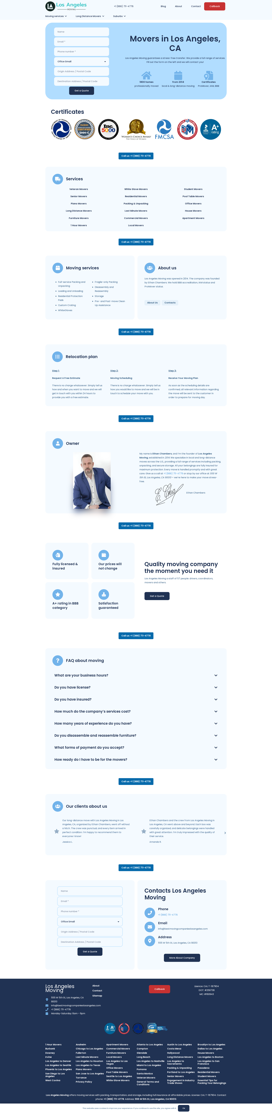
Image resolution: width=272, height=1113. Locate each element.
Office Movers (193, 203)
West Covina (52, 1080)
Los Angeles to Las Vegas (117, 1062)
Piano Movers (79, 203)
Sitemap (97, 995)
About (95, 985)
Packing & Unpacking (136, 203)
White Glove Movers (136, 189)
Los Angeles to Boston (210, 1057)
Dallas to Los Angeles (210, 1048)
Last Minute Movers (136, 210)
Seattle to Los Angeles (119, 1076)
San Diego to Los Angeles (55, 1075)
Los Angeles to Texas (88, 1065)
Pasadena (203, 1068)
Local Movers (136, 225)
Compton (142, 1048)
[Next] (225, 833)
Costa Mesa (174, 1048)
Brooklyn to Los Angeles (211, 1044)
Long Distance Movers (79, 210)
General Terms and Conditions (148, 1083)
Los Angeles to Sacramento (175, 1062)
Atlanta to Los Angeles (150, 1044)
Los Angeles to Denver (58, 1061)
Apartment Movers (193, 218)
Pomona (141, 1069)
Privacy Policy (84, 1081)
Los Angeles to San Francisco (208, 1062)
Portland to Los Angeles (181, 1072)
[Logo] (66, 6)
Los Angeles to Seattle (58, 1065)
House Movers (193, 210)
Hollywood (173, 1053)
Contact (97, 990)
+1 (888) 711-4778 (123, 6)
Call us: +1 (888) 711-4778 (136, 156)
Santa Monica (145, 1073)
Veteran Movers (78, 189)
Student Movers (193, 189)
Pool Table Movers (193, 196)
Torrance (81, 1077)
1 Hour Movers (79, 225)
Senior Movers (78, 196)
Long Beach (143, 1057)
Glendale (142, 1053)
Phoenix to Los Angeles (58, 1069)
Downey (50, 1053)
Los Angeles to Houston (89, 1061)
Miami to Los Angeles (149, 1065)
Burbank (50, 1048)
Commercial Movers (136, 218)
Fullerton (81, 1053)
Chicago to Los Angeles (89, 1048)
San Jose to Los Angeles (90, 1073)
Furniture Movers (79, 218)
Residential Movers (136, 196)
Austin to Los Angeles (179, 1044)
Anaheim (81, 1044)
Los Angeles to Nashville (150, 1061)
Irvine (48, 1057)
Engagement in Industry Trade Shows (181, 1082)
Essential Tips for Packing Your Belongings (212, 1082)
